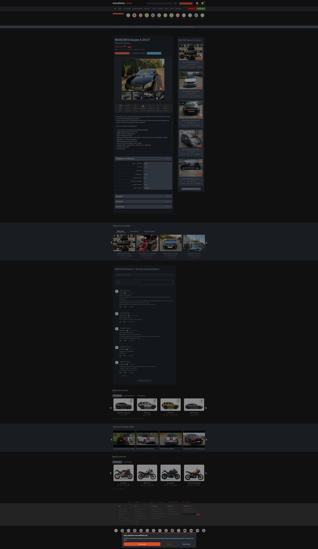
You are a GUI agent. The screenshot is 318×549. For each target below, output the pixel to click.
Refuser (169, 544)
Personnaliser (186, 544)
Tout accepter (142, 544)
